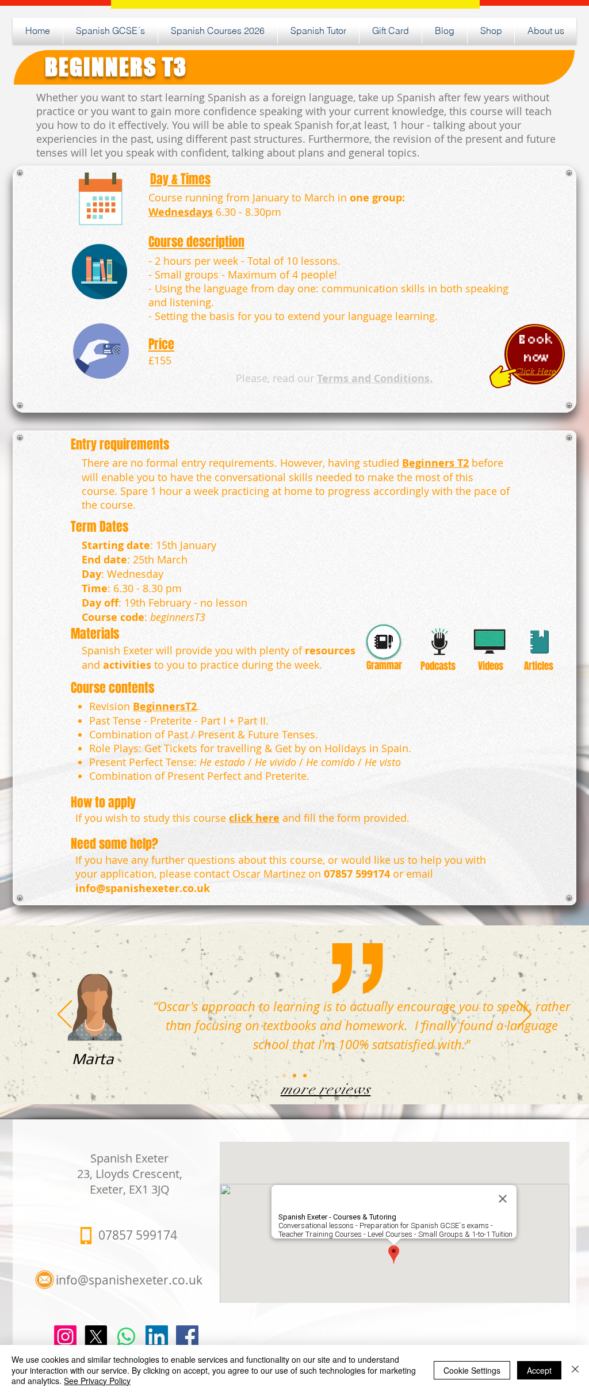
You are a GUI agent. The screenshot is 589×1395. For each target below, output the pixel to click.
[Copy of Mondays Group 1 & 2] (294, 1075)
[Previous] (65, 1015)
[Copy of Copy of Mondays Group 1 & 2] (305, 1075)
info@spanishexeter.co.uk (142, 888)
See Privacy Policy (97, 1380)
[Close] (575, 1370)
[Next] (524, 1015)
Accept (539, 1370)
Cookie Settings (471, 1370)
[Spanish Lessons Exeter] (187, 1336)
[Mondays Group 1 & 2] (284, 1075)
